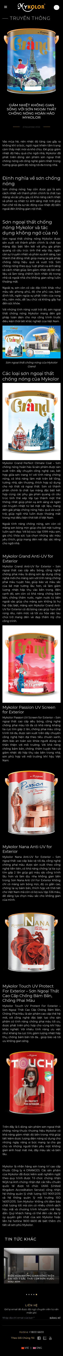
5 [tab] (36, 1294)
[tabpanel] (31, 1267)
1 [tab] (26, 1294)
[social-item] (39, 1338)
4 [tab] (33, 1294)
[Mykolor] (31, 7)
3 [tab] (31, 1294)
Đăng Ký (55, 1318)
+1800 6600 (31, 1332)
